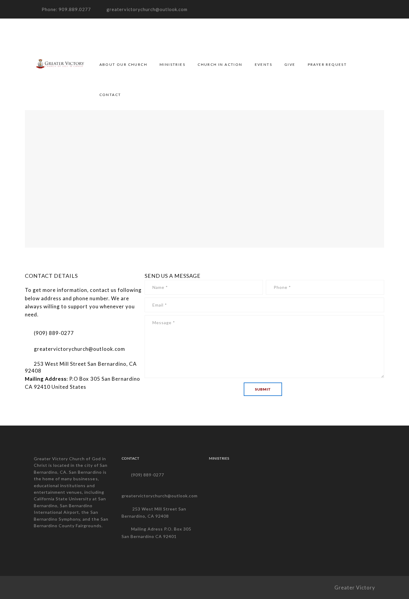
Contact (110, 94)
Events (263, 64)
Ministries (172, 64)
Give (290, 64)
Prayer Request (327, 64)
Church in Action (220, 64)
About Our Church (123, 64)
